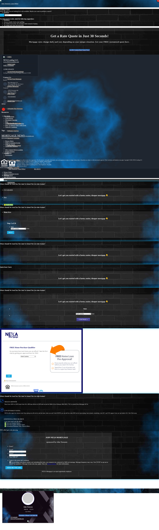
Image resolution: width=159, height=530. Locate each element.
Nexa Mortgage (29, 136)
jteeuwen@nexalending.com (15, 100)
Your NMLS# (13, 457)
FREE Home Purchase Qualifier (14, 123)
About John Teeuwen (11, 146)
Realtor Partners (10, 151)
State (12, 227)
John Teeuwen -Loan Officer (17, 169)
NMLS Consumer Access (12, 143)
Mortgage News (13, 135)
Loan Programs (9, 116)
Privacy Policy (9, 141)
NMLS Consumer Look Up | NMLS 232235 (20, 385)
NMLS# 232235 (10, 144)
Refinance (4, 138)
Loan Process (9, 118)
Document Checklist (11, 120)
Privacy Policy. (51, 464)
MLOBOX (37, 169)
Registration (8, 155)
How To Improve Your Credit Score (15, 125)
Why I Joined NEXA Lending (14, 150)
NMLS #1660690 (8, 65)
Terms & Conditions (11, 127)
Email (11, 450)
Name (11, 446)
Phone (11, 453)
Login (7, 153)
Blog (6, 122)
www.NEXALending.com (11, 62)
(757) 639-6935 (12, 96)
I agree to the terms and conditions (19, 460)
